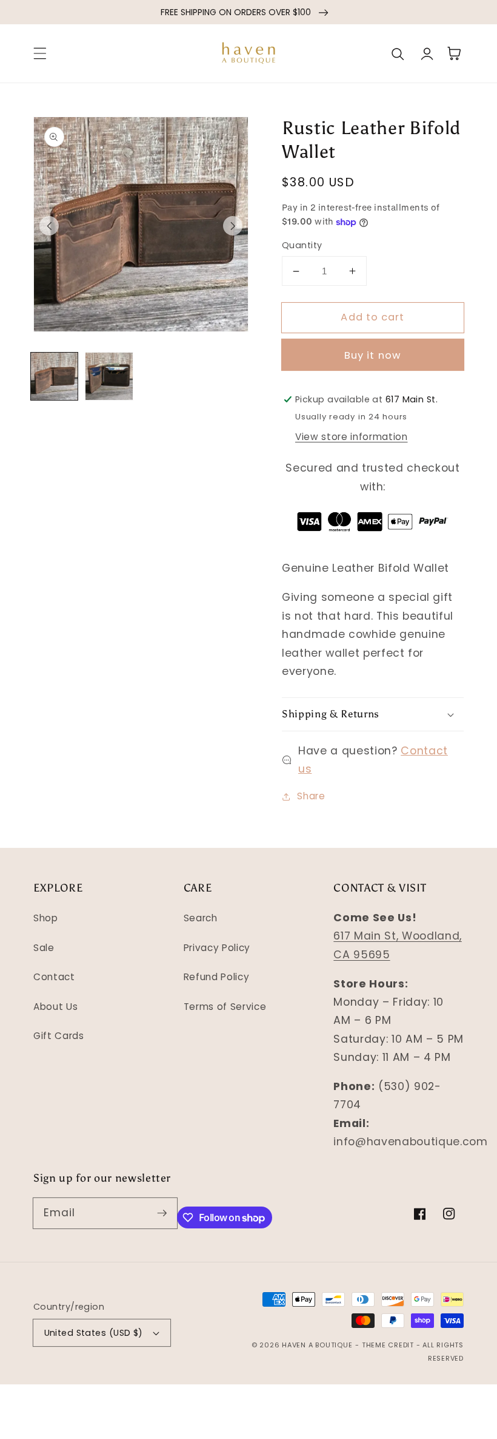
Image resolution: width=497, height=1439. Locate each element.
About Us (55, 1006)
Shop (45, 918)
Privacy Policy (217, 947)
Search (201, 918)
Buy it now (372, 355)
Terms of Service (225, 1006)
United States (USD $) (93, 1333)
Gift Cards (58, 1035)
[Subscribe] (161, 1212)
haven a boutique (317, 1345)
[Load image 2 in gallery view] (109, 376)
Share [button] (311, 796)
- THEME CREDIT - (388, 1345)
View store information (351, 436)
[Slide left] (49, 225)
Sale (44, 947)
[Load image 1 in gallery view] (54, 376)
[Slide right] (232, 225)
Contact (54, 976)
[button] (40, 53)
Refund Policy (217, 976)
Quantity (302, 245)
